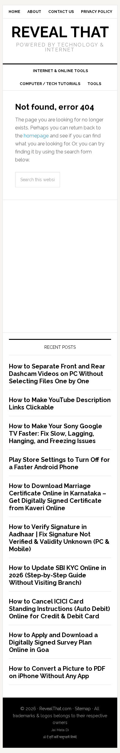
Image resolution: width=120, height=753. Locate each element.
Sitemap (83, 708)
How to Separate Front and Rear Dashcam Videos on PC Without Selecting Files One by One (57, 374)
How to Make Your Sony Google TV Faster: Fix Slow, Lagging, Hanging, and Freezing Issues (55, 433)
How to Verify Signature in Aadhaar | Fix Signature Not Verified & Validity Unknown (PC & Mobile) (59, 538)
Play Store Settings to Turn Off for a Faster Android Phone (59, 463)
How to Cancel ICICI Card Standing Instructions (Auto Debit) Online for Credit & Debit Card (59, 609)
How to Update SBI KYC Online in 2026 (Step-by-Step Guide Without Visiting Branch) (57, 575)
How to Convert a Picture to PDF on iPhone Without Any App (57, 672)
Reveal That (60, 32)
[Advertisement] (60, 266)
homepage (36, 136)
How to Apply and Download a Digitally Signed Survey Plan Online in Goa (53, 642)
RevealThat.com (55, 708)
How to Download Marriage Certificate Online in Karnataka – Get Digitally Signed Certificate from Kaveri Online (57, 497)
